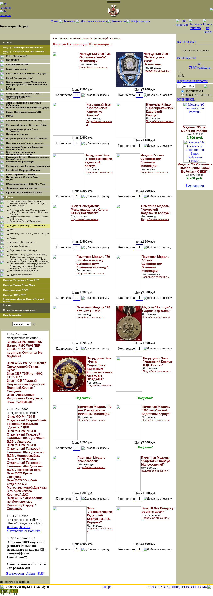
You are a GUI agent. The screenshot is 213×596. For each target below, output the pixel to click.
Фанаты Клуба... (18, 206)
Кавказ (13, 238)
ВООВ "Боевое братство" (19, 78)
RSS (41, 573)
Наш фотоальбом (12, 315)
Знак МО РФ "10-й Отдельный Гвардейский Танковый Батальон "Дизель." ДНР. (26, 422)
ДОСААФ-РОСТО (15, 98)
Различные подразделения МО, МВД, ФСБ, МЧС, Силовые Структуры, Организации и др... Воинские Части (28, 256)
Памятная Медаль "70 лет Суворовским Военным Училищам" (155, 264)
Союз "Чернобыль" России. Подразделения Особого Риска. (22, 176)
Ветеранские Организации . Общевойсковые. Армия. (20, 153)
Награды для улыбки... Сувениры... (25, 143)
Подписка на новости (192, 81)
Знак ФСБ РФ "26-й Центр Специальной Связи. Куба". (26, 366)
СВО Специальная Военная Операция (26, 73)
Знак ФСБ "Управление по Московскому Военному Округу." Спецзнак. (24, 503)
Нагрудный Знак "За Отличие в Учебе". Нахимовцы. (94, 57)
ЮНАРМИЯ (12, 60)
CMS (203, 587)
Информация (140, 21)
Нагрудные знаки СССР (15, 290)
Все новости (15, 573)
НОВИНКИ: (186, 99)
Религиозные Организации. (20, 161)
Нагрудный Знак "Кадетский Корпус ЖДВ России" (157, 361)
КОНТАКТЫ (186, 58)
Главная (7, 42)
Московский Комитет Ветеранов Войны (27, 125)
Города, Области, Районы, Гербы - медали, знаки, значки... (24, 95)
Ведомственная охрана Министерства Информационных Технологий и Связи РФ (26, 84)
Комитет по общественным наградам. (26, 121)
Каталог (70, 21)
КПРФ (9, 116)
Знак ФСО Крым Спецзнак (19, 475)
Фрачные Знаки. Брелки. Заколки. (24, 192)
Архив (31, 573)
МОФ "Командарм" (16, 56)
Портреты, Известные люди (23, 250)
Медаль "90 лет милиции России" (194, 129)
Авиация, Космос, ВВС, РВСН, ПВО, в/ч (30, 234)
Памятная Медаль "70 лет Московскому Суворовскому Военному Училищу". (93, 262)
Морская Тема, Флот (20, 246)
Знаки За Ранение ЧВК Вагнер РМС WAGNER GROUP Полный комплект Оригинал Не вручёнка (24, 349)
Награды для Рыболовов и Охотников (26, 138)
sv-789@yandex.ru (199, 65)
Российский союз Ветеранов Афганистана (28, 166)
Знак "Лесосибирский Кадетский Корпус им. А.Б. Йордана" (99, 515)
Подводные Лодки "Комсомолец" (26, 221)
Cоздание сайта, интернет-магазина (173, 587)
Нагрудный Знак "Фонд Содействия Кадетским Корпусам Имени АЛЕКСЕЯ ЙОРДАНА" (99, 368)
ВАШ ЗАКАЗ (186, 42)
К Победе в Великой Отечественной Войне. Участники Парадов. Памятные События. (29, 212)
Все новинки (195, 185)
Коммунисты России (17, 65)
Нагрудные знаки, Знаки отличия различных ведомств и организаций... (28, 202)
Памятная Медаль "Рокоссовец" (91, 459)
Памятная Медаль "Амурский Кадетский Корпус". (156, 209)
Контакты (119, 21)
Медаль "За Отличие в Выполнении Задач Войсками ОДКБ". (194, 168)
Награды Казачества (17, 134)
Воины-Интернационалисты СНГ (23, 112)
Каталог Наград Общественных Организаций (80, 38)
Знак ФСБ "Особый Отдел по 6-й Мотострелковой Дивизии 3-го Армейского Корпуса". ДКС (27, 487)
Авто (12, 229)
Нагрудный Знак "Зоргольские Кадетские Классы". (98, 110)
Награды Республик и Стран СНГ (21, 280)
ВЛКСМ (10, 89)
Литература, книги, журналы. (21, 188)
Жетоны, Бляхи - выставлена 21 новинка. (24, 529)
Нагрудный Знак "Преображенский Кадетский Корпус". (159, 110)
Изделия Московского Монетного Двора (27, 107)
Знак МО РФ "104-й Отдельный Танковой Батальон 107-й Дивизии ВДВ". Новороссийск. (25, 450)
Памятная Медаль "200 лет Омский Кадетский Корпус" (156, 410)
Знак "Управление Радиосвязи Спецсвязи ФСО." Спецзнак (24, 398)
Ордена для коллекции (21, 275)
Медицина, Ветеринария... (23, 242)
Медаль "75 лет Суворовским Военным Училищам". (152, 160)
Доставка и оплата (94, 21)
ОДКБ (9, 179)
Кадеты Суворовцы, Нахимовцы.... (28, 225)
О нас (55, 21)
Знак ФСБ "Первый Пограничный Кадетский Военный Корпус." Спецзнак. (26, 386)
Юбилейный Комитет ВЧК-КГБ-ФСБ (25, 184)
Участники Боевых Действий (24, 270)
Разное (9, 197)
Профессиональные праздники (19, 310)
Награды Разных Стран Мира (19, 285)
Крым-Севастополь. (17, 69)
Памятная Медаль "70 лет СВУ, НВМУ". (93, 309)
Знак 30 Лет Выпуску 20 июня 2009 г (157, 509)
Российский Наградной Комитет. (23, 170)
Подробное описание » (93, 67)
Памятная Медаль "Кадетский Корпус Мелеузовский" (155, 461)
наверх (106, 587)
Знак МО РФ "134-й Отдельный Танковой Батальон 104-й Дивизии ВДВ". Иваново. (25, 436)
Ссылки (7, 305)
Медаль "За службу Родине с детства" (157, 309)
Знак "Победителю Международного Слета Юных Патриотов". (89, 209)
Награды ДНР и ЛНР (14, 295)
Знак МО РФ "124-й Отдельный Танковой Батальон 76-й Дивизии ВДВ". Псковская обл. (25, 464)
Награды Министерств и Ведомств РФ (23, 47)
